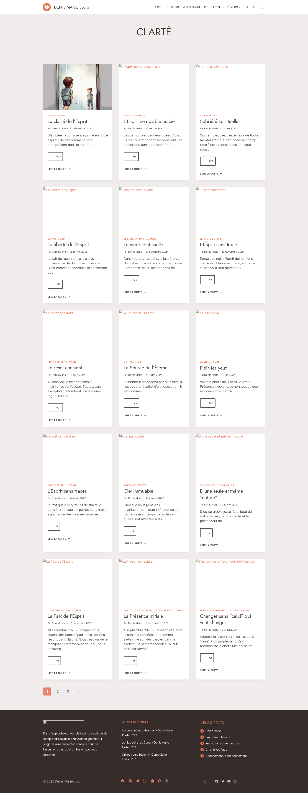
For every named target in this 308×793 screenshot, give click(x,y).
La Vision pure (210, 361)
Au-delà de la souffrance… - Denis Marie (147, 730)
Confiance (207, 485)
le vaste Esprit (58, 115)
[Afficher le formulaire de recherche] (247, 7)
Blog (175, 7)
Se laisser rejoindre (168, 610)
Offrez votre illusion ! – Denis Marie (144, 755)
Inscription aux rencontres (223, 743)
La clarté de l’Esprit (67, 121)
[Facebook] (217, 781)
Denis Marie (191, 7)
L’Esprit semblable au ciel (150, 121)
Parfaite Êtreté (135, 485)
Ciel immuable (138, 491)
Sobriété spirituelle (219, 121)
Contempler (214, 7)
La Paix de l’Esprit (66, 616)
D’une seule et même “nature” (221, 494)
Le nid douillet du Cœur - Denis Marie (145, 742)
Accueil (161, 7)
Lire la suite (59, 169)
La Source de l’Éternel (146, 367)
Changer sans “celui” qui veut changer (225, 619)
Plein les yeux (213, 368)
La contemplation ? (218, 737)
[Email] (235, 781)
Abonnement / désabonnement (226, 756)
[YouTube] (229, 781)
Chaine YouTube (216, 750)
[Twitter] (223, 781)
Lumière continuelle (143, 244)
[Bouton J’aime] (52, 156)
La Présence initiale (143, 616)
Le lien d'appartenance (140, 238)
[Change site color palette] (254, 7)
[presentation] (77, 87)
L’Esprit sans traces (67, 491)
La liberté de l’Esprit (68, 244)
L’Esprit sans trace (218, 244)
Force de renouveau (62, 361)
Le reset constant (65, 367)
